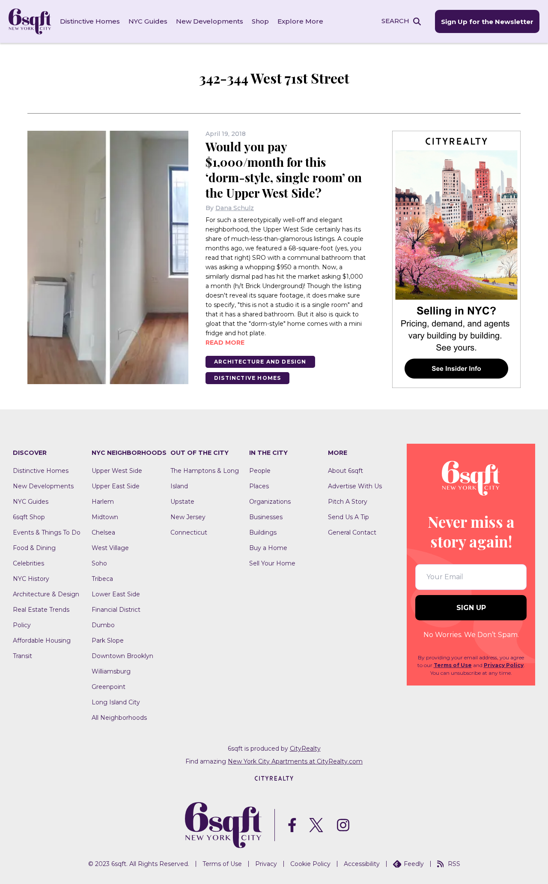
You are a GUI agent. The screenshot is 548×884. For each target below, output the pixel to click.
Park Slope (108, 640)
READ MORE (225, 342)
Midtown (105, 517)
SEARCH (395, 21)
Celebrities (28, 563)
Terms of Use (453, 665)
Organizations (270, 501)
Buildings (263, 532)
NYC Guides (147, 21)
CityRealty (305, 748)
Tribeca (102, 579)
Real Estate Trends (41, 609)
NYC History (31, 579)
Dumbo (103, 625)
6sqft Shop (29, 517)
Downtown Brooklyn (122, 656)
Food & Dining (34, 548)
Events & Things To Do (46, 532)
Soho (99, 563)
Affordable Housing (42, 640)
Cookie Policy (310, 864)
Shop (260, 21)
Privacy (266, 864)
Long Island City (116, 702)
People (260, 471)
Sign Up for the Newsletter (487, 22)
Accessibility (362, 864)
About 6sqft (345, 471)
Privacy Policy (504, 665)
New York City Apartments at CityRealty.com (295, 761)
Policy (22, 625)
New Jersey (188, 517)
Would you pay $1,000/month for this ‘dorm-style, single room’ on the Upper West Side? (284, 169)
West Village (110, 548)
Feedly (414, 864)
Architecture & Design (46, 594)
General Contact (352, 532)
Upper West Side (117, 471)
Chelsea (103, 532)
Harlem (103, 501)
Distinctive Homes (90, 21)
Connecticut (188, 532)
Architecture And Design (260, 361)
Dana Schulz (234, 208)
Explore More (300, 21)
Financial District (116, 609)
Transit (22, 656)
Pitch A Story (347, 501)
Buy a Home (268, 548)
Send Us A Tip (348, 517)
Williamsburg (111, 671)
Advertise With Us (355, 486)
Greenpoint (108, 687)
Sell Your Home (272, 563)
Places (259, 486)
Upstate (182, 501)
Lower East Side (116, 594)
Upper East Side (116, 486)
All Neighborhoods (119, 718)
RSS (454, 864)
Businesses (266, 517)
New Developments (209, 21)
